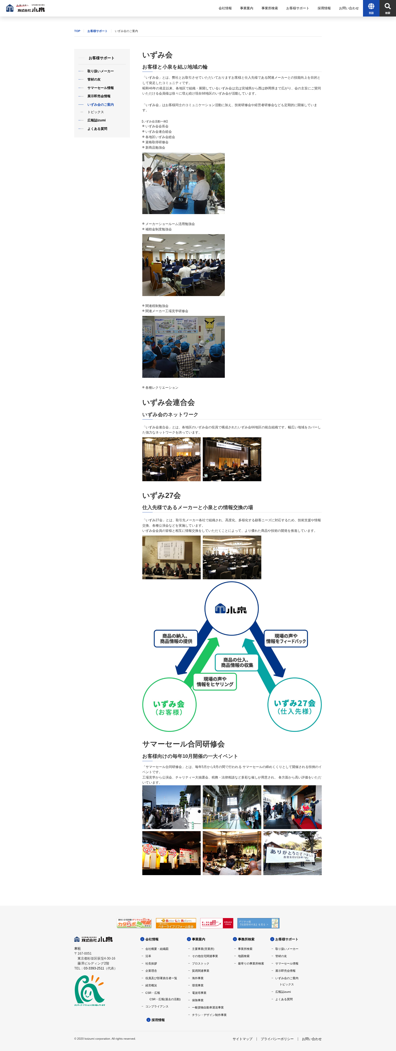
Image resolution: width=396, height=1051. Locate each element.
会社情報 (152, 939)
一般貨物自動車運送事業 (208, 1007)
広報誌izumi (283, 991)
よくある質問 (284, 999)
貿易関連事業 (200, 970)
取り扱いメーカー (286, 948)
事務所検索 (246, 939)
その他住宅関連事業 (205, 956)
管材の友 (281, 956)
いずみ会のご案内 (286, 978)
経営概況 (151, 985)
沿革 (148, 956)
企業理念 (151, 970)
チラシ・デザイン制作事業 (209, 1015)
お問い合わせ (312, 1039)
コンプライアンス (157, 1006)
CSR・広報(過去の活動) (165, 999)
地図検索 (244, 956)
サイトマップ (242, 1039)
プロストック (200, 963)
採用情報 (158, 1020)
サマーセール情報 (286, 963)
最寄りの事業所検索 (251, 963)
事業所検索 (245, 948)
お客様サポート (97, 31)
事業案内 (198, 939)
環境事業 (198, 985)
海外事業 (198, 978)
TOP (77, 31)
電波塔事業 (199, 992)
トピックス (286, 984)
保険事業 (198, 1000)
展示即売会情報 (285, 970)
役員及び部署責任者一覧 (161, 978)
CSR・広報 (152, 992)
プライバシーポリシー (277, 1039)
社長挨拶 (151, 963)
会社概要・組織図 (157, 948)
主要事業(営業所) (203, 948)
